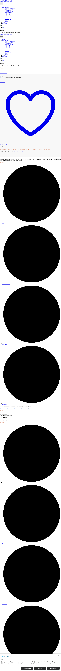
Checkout (23, 151)
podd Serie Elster (8, 14)
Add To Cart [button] (2, 82)
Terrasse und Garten (6, 16)
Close (1, 37)
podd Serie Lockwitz (9, 11)
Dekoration (4, 23)
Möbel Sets (7, 18)
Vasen (3, 22)
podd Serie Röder (8, 10)
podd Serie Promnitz (8, 12)
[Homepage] (6, 1)
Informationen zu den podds (10, 8)
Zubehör (6, 21)
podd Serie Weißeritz (9, 15)
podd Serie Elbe (8, 13)
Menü (1, 2)
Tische (6, 20)
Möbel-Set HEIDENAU (4, 79)
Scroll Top (10, 0)
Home (3, 6)
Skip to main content (4, 0)
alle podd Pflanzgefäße (9, 9)
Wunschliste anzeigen (18, 152)
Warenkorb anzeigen (18, 151)
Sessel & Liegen (8, 19)
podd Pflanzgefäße (5, 7)
